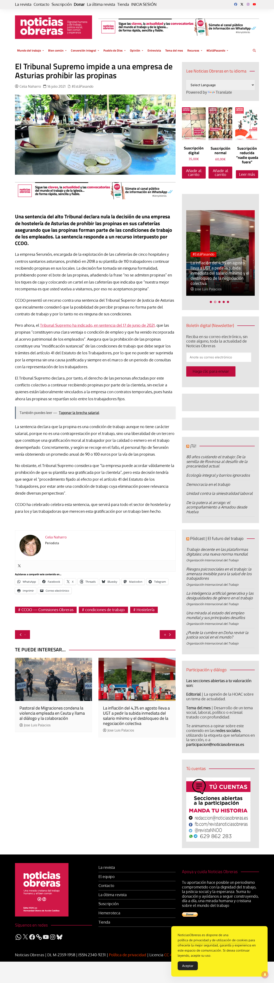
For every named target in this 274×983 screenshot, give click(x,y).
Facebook (235, 4)
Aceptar (187, 966)
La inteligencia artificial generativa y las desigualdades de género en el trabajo (219, 595)
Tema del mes (174, 50)
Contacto (41, 4)
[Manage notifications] (265, 974)
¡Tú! (193, 445)
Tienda (123, 4)
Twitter (241, 4)
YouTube (254, 4)
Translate (224, 92)
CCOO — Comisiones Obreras (47, 609)
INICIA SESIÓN (143, 4)
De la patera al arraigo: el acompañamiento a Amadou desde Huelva (216, 507)
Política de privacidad (127, 954)
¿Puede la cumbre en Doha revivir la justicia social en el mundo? (217, 635)
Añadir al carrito (193, 172)
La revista (23, 4)
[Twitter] (19, 566)
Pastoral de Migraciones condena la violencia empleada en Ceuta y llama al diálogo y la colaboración (52, 713)
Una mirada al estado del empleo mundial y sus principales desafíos (215, 615)
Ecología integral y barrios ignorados (218, 475)
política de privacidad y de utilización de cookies (213, 940)
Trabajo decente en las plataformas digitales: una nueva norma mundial (217, 551)
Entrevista (154, 50)
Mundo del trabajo (29, 50)
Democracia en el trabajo (208, 484)
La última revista (101, 4)
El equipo (106, 876)
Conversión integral (83, 50)
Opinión (135, 50)
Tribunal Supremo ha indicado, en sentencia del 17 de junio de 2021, (98, 325)
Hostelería (146, 609)
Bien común (56, 50)
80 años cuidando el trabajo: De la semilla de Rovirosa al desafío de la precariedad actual (216, 461)
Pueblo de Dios (113, 50)
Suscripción (62, 4)
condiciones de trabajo (105, 609)
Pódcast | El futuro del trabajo (217, 538)
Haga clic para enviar (211, 371)
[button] (211, 302)
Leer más (247, 174)
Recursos (193, 50)
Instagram (248, 4)
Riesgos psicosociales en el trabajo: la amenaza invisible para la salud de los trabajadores (219, 574)
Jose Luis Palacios (37, 725)
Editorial (193, 694)
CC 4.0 (169, 954)
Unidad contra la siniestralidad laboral (219, 493)
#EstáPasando (216, 50)
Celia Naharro (30, 86)
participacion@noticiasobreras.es (215, 744)
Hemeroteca (109, 913)
